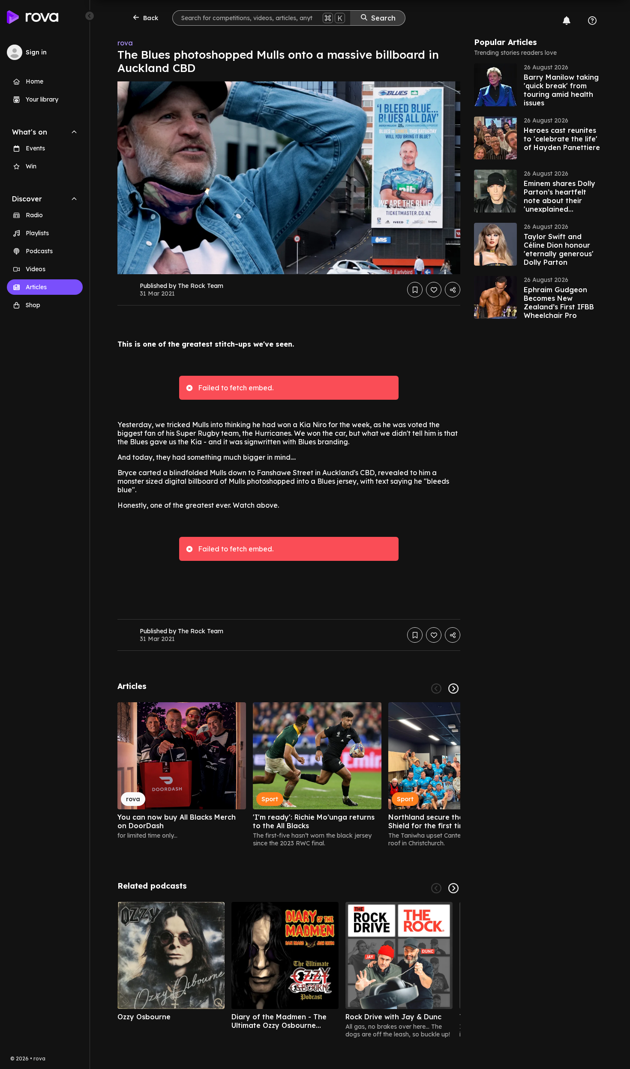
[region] (288, 774)
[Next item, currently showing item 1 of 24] (453, 688)
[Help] (592, 20)
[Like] (433, 289)
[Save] (415, 289)
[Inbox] (566, 20)
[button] (538, 84)
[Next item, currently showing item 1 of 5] (453, 888)
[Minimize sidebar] (89, 15)
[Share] (452, 289)
